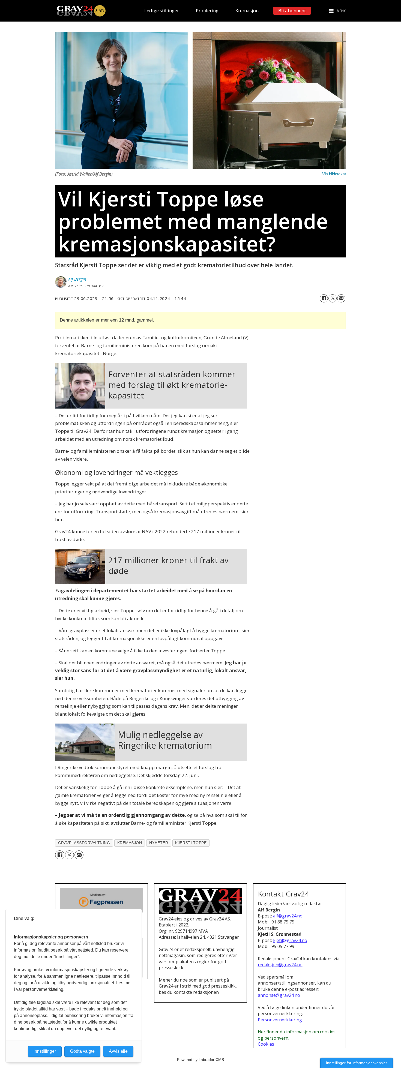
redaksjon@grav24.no (280, 965)
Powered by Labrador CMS (200, 1059)
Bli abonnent (292, 10)
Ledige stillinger (161, 10)
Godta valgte (82, 1051)
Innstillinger (45, 1051)
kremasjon (129, 843)
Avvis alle (118, 1051)
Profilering (207, 10)
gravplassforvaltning (84, 843)
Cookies (266, 1044)
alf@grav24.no (288, 916)
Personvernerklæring (280, 1020)
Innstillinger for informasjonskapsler (356, 1063)
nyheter (158, 843)
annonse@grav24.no (279, 995)
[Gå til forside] (81, 10)
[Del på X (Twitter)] (332, 298)
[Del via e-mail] (341, 298)
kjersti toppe (191, 843)
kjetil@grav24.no (290, 940)
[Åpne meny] (331, 11)
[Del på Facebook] (324, 298)
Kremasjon (247, 10)
